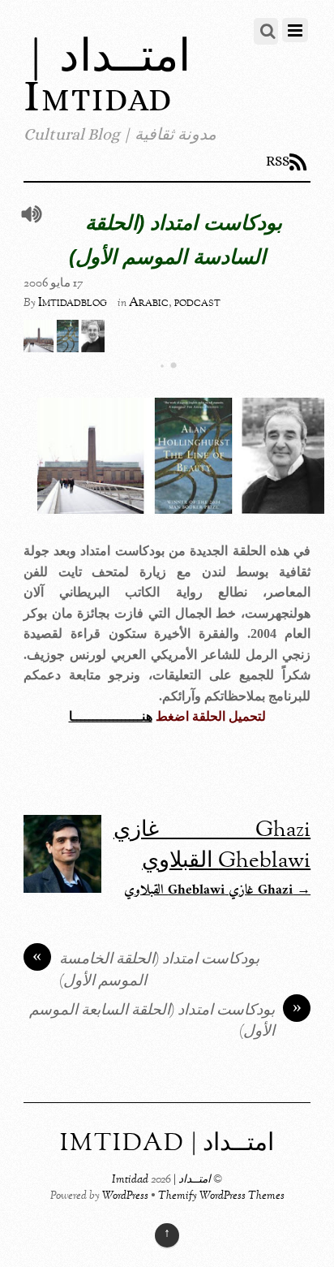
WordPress (125, 1196)
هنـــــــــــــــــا (110, 716)
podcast (197, 303)
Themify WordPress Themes (221, 1196)
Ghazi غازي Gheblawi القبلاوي (211, 846)
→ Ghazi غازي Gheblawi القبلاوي (217, 890)
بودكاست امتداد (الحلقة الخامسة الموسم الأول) (145, 971)
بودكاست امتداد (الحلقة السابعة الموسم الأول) (165, 1022)
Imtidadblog (72, 303)
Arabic (149, 303)
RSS (277, 161)
